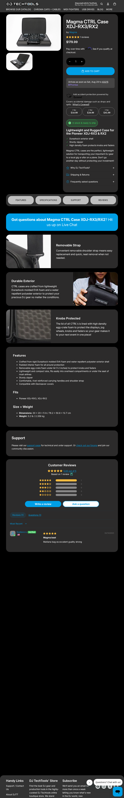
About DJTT (12, 794)
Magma (73, 32)
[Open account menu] (108, 4)
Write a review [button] (43, 504)
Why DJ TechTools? (80, 167)
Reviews (103, 200)
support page (34, 445)
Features (21, 200)
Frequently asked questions (84, 181)
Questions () (34, 515)
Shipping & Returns (79, 174)
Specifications (48, 200)
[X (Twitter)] (110, 786)
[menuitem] (109, 9)
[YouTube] (116, 786)
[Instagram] (104, 786)
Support (76, 200)
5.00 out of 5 (70, 471)
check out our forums (86, 445)
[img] (49, 533)
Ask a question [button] (81, 504)
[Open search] (101, 4)
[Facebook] (98, 786)
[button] (73, 37)
